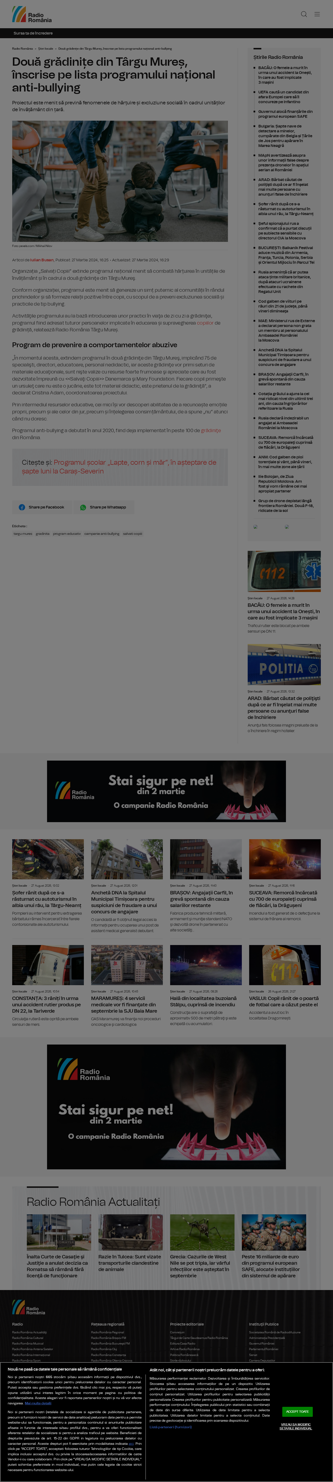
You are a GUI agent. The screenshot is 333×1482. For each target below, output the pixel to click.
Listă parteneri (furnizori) (171, 1427)
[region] (166, 1422)
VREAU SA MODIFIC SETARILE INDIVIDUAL (296, 1426)
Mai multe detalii (38, 1403)
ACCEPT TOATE (297, 1411)
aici (131, 1444)
